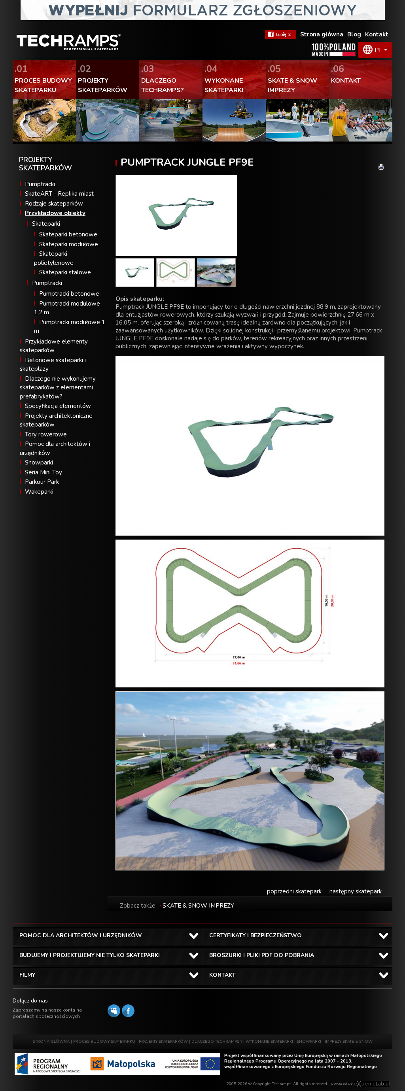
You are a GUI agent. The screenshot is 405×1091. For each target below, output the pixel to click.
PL (378, 50)
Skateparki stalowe (65, 272)
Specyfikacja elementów (58, 406)
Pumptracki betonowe (69, 294)
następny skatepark (355, 891)
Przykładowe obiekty (55, 213)
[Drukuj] (381, 167)
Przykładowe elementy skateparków (54, 346)
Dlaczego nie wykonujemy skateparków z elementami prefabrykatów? (58, 387)
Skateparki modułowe (68, 244)
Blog (354, 34)
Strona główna (321, 34)
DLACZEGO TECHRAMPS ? (216, 1041)
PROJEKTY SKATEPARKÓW (163, 1041)
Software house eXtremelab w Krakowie (372, 1084)
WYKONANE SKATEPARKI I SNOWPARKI (283, 1041)
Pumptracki (40, 184)
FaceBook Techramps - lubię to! (280, 34)
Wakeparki (39, 492)
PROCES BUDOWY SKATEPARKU (104, 1041)
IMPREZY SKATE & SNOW (349, 1041)
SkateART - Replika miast (59, 194)
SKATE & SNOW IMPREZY (198, 906)
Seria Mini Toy (43, 472)
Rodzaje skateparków (54, 204)
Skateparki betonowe (68, 234)
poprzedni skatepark (294, 891)
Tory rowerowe (46, 434)
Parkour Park (42, 482)
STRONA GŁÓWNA (51, 1041)
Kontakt (376, 34)
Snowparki (39, 462)
